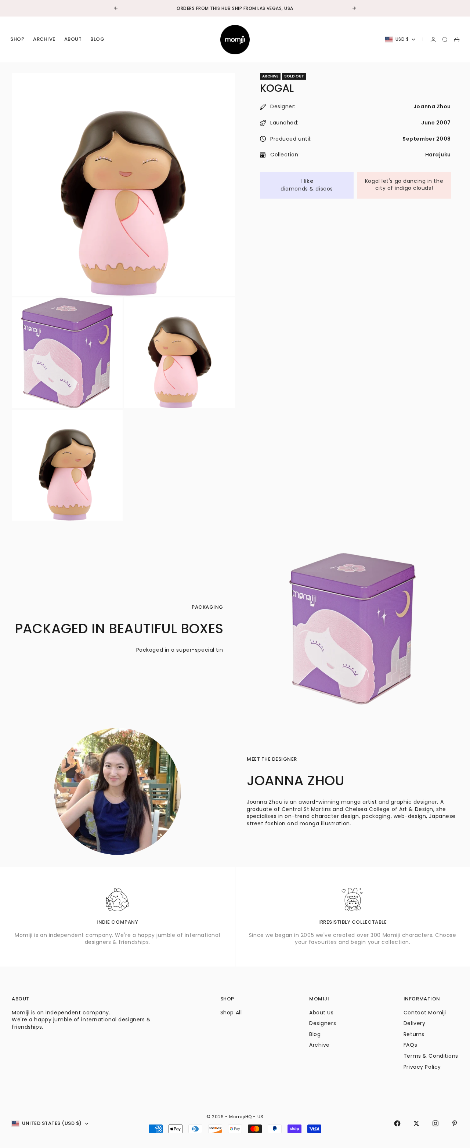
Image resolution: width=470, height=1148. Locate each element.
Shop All (231, 1012)
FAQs (410, 1045)
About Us (321, 1012)
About (73, 39)
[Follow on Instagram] (435, 1123)
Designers (322, 1023)
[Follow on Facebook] (397, 1123)
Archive (44, 39)
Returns (414, 1034)
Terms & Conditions (431, 1056)
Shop (17, 39)
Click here (257, 9)
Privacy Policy (422, 1067)
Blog (97, 39)
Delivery (414, 1023)
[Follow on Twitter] (416, 1123)
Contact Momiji (425, 1012)
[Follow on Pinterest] (454, 1123)
